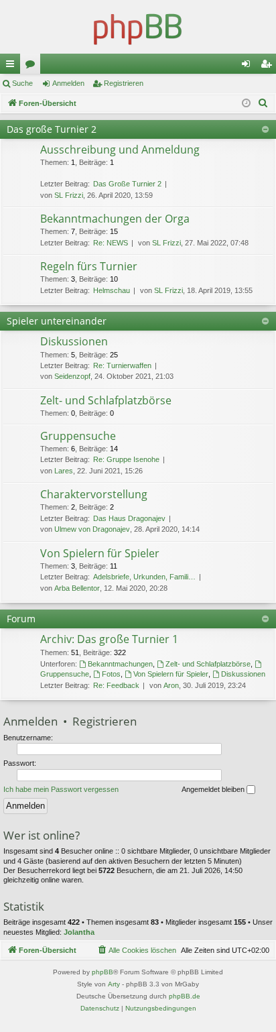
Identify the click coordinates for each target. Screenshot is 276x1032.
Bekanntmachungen (120, 664)
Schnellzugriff (12, 66)
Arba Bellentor (77, 588)
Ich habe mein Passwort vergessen (61, 789)
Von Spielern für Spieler (99, 553)
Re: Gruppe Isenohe (126, 459)
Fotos (111, 674)
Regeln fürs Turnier (88, 266)
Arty (114, 984)
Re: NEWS (110, 243)
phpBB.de (184, 996)
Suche (22, 83)
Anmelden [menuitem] (248, 66)
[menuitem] (263, 103)
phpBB (102, 972)
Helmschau (111, 290)
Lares (63, 471)
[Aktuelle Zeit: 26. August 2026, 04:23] (246, 103)
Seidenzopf (72, 376)
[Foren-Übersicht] (138, 27)
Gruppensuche (78, 435)
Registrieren (123, 83)
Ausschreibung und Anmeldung (120, 149)
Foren (32, 66)
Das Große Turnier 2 (127, 184)
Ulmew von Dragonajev (92, 529)
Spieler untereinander (57, 320)
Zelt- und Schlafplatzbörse (105, 400)
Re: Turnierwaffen (122, 365)
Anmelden (68, 83)
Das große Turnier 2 (51, 129)
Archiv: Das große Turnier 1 (109, 639)
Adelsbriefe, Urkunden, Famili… (144, 577)
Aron (171, 685)
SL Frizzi (68, 195)
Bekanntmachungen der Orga (115, 218)
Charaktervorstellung (93, 494)
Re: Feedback (116, 685)
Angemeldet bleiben (214, 789)
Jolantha (79, 932)
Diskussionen (74, 341)
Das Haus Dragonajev (129, 518)
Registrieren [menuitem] (268, 66)
